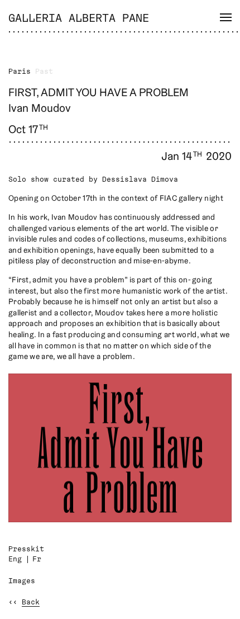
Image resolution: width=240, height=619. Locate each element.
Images (21, 581)
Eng (15, 559)
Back (31, 602)
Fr (36, 559)
